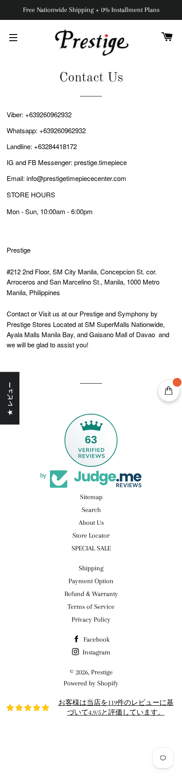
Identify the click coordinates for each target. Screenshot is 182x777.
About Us (91, 523)
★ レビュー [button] (9, 398)
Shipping (91, 568)
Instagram (95, 652)
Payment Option (91, 581)
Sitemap (91, 497)
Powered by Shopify (91, 683)
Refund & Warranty (91, 594)
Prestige (102, 672)
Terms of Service (91, 607)
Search (91, 510)
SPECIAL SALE (91, 548)
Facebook (96, 639)
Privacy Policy (91, 619)
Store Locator (91, 535)
